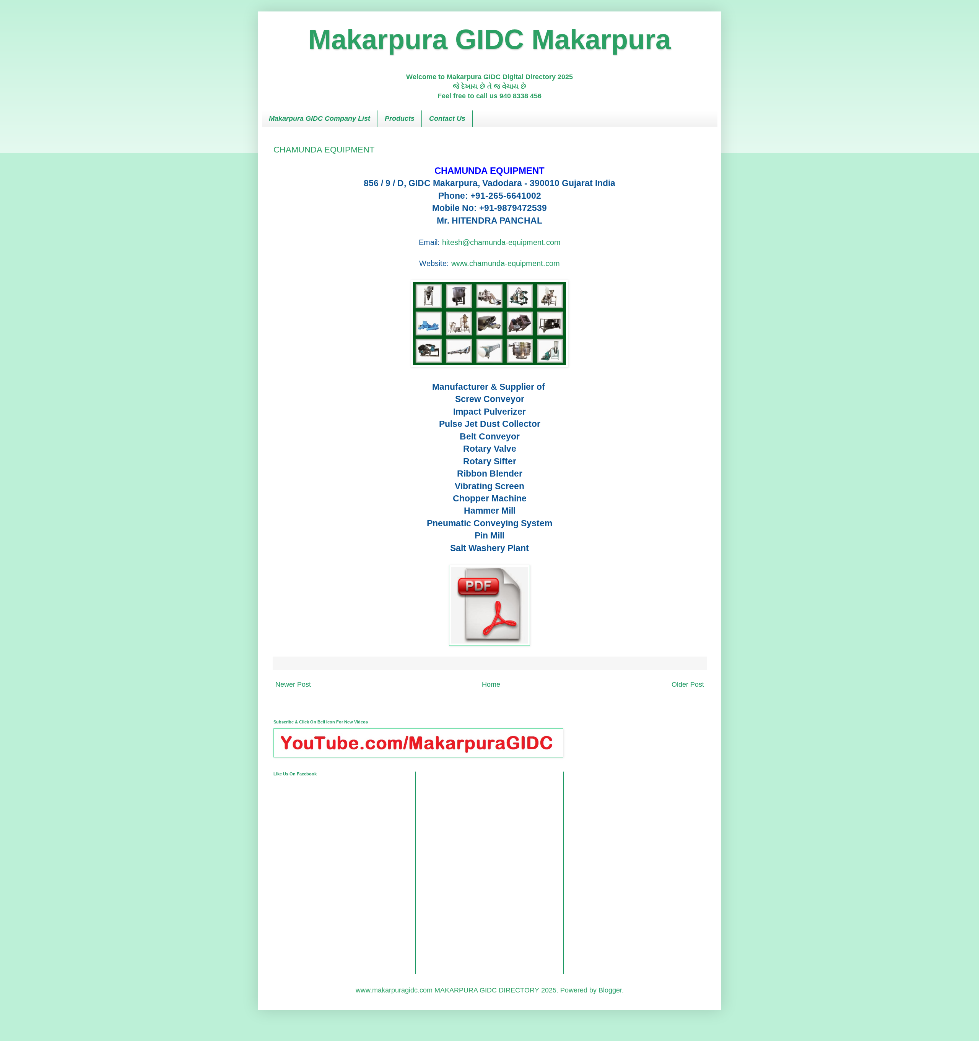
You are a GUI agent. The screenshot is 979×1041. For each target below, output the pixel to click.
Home (491, 684)
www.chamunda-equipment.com (505, 263)
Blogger (610, 990)
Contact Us (447, 118)
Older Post (688, 684)
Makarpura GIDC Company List (319, 118)
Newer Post (293, 684)
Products (400, 118)
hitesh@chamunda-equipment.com (501, 242)
